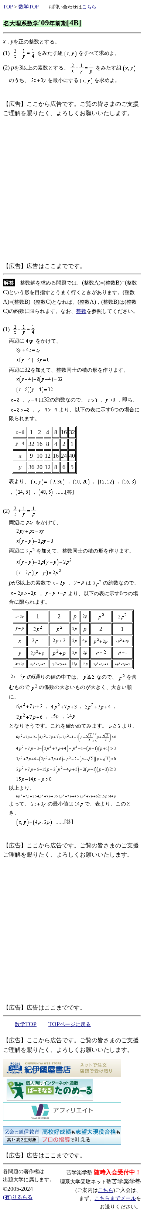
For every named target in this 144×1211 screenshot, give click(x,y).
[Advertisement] (72, 189)
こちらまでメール (115, 1198)
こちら (105, 1190)
